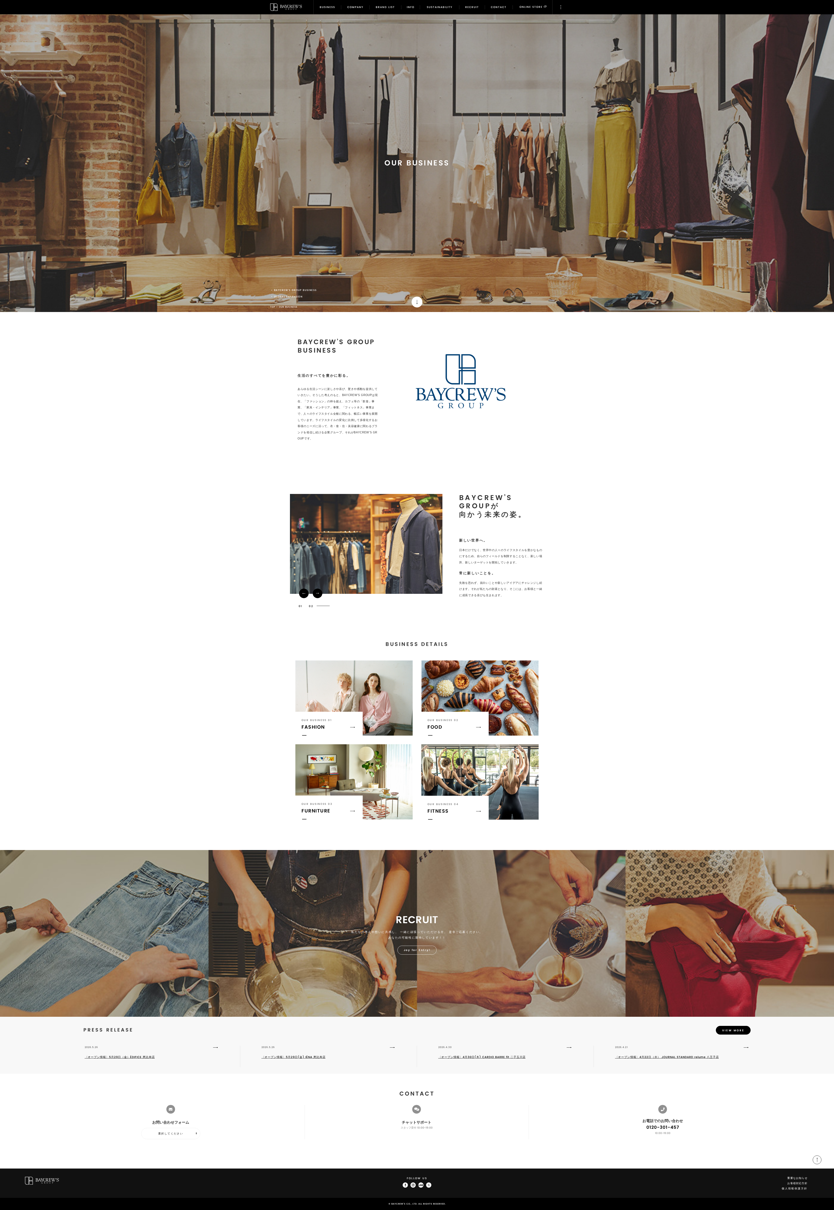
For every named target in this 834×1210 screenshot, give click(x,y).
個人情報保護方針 (795, 1189)
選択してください (170, 1133)
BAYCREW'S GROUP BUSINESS (295, 290)
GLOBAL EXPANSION (288, 297)
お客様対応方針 (797, 1183)
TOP (272, 307)
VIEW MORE (733, 1030)
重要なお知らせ (797, 1178)
